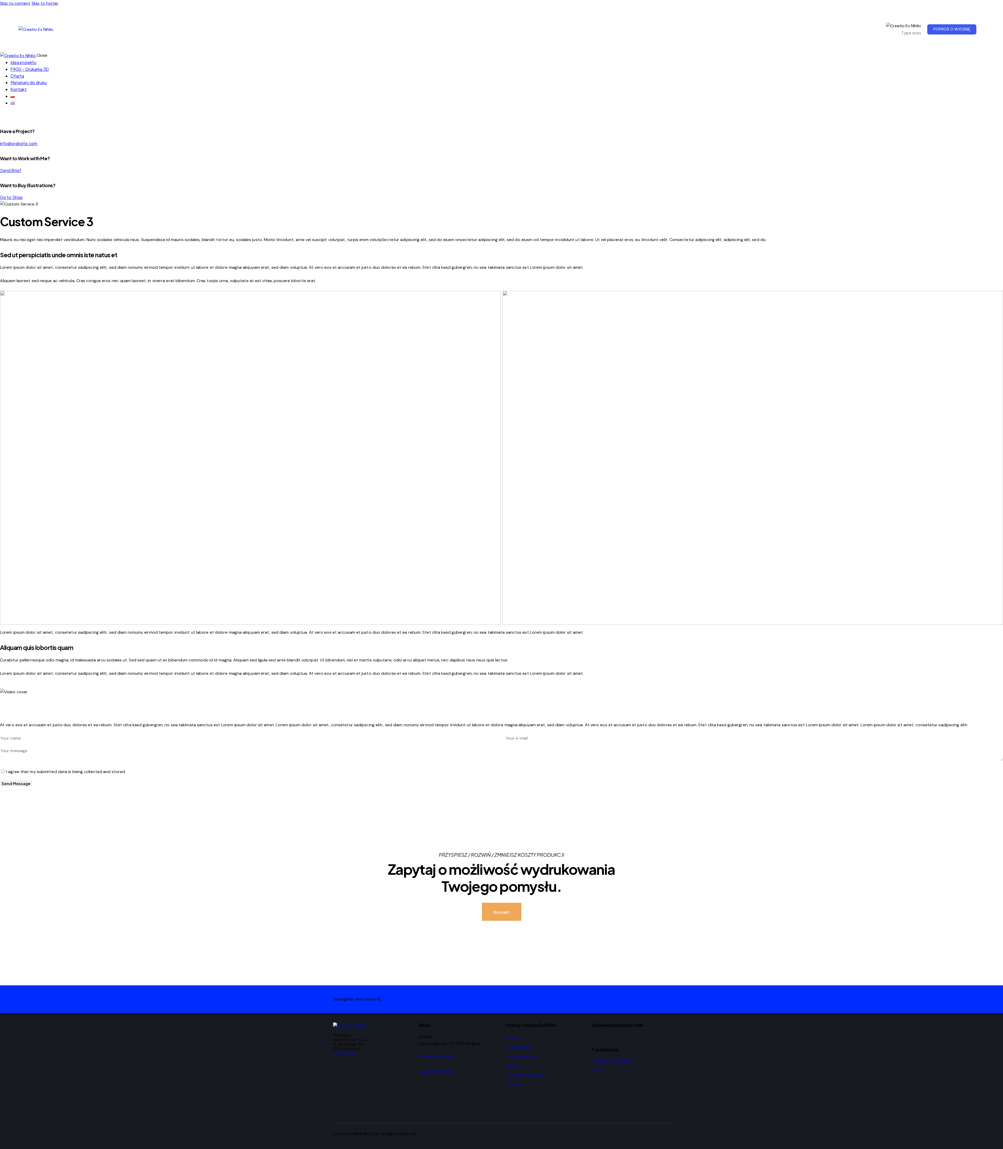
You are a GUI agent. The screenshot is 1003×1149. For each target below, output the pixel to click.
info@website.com (19, 143)
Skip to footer (45, 3)
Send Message (16, 783)
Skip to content (15, 3)
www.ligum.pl (344, 1053)
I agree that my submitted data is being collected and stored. (66, 771)
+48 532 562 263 (435, 1071)
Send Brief (10, 170)
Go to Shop (11, 197)
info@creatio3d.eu (436, 1056)
